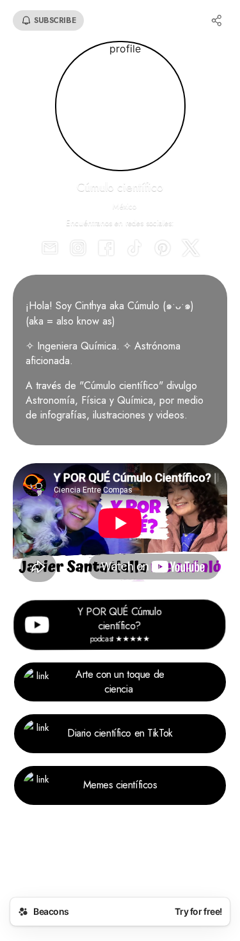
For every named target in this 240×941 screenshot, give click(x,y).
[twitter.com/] (191, 249)
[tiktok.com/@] (134, 249)
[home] (119, 864)
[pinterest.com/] (162, 249)
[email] (50, 249)
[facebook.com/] (106, 249)
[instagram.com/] (78, 249)
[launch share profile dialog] (217, 20)
